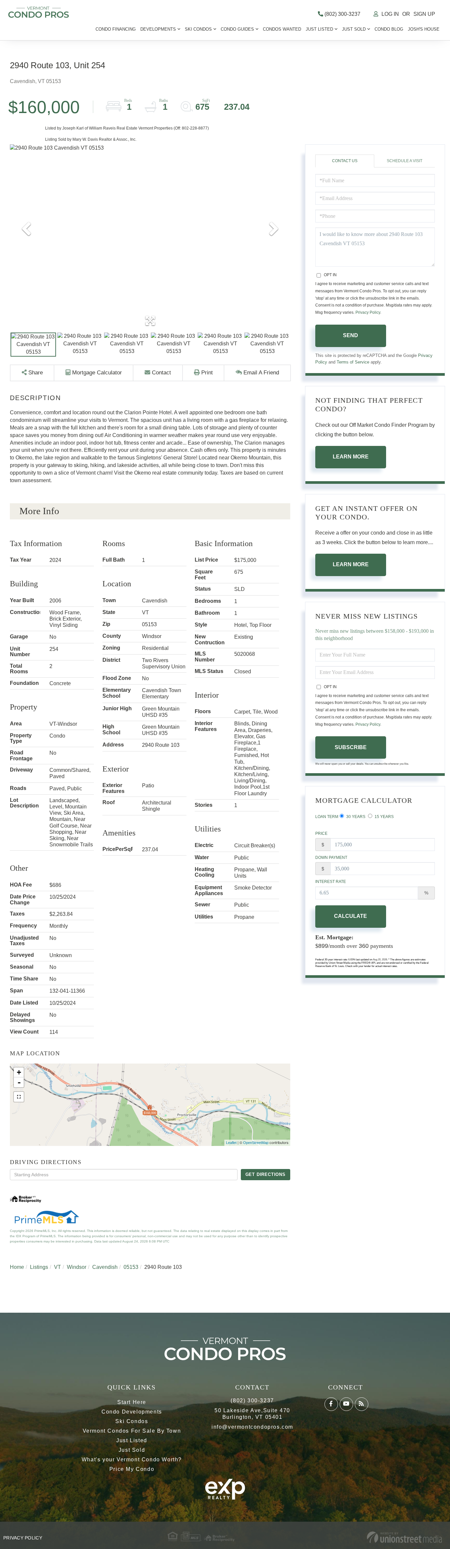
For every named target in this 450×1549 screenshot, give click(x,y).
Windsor (76, 1267)
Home (17, 1267)
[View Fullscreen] (19, 1097)
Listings (39, 1267)
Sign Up (424, 14)
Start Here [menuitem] (131, 1402)
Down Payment (331, 857)
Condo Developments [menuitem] (131, 1412)
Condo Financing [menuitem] (116, 29)
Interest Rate (330, 881)
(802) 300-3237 (341, 14)
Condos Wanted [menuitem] (282, 29)
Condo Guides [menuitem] (237, 29)
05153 (131, 1267)
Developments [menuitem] (158, 29)
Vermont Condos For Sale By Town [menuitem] (132, 1431)
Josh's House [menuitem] (423, 29)
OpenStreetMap (255, 1143)
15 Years (384, 816)
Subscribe (351, 747)
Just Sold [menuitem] (354, 29)
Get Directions (265, 1174)
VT (57, 1267)
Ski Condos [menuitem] (198, 29)
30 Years (355, 816)
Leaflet (231, 1143)
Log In (390, 14)
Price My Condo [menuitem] (131, 1469)
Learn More (351, 456)
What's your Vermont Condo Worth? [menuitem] (132, 1459)
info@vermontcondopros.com (252, 1427)
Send (350, 335)
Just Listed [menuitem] (319, 29)
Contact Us (344, 161)
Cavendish (105, 1267)
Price (321, 833)
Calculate (350, 916)
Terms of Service (353, 362)
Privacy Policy (367, 312)
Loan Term (326, 816)
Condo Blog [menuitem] (389, 29)
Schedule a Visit (404, 161)
